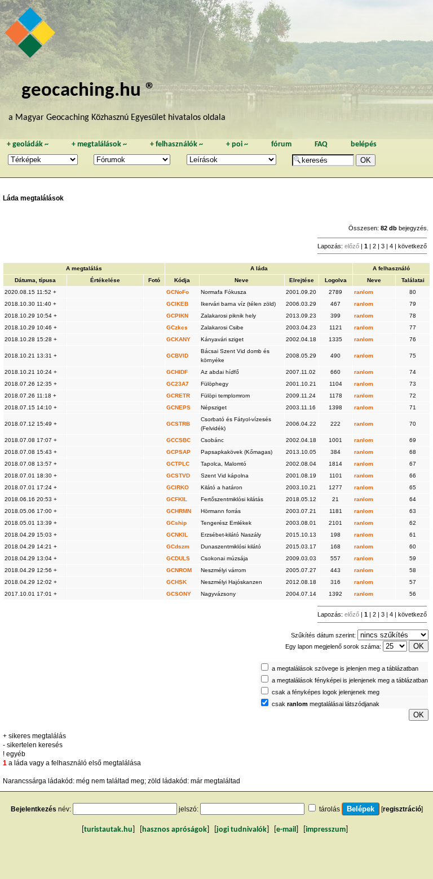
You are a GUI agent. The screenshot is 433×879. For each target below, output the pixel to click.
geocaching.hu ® (88, 91)
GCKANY (178, 339)
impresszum (326, 829)
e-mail (286, 829)
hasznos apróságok (174, 829)
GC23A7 (177, 384)
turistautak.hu (108, 829)
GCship (176, 523)
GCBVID (177, 356)
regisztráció (402, 809)
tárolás (329, 809)
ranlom (363, 292)
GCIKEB (177, 304)
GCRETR (178, 395)
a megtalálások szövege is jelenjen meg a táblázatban (345, 668)
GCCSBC (178, 440)
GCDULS (178, 558)
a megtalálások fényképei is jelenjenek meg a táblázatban (350, 680)
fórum (281, 144)
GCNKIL (177, 535)
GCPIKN (177, 316)
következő (412, 246)
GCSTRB (178, 424)
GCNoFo (177, 292)
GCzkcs (177, 327)
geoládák (27, 144)
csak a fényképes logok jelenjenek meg (325, 692)
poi (237, 144)
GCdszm (177, 546)
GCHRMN (178, 511)
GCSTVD (178, 475)
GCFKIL (176, 499)
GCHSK (176, 582)
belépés (364, 144)
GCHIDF (177, 372)
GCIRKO (177, 487)
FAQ (321, 144)
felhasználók (176, 144)
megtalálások (99, 144)
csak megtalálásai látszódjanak (325, 703)
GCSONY (178, 594)
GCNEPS (178, 407)
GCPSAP (178, 452)
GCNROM (179, 570)
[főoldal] (31, 35)
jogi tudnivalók (241, 829)
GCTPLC (177, 464)
